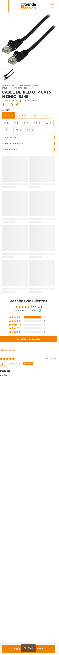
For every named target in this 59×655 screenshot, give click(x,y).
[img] (7, 358)
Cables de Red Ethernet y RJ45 (25, 85)
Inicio (5, 85)
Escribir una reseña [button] (28, 339)
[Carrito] (52, 6)
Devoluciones (10, 149)
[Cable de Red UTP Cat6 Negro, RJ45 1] (8, 74)
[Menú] (4, 6)
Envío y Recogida (12, 143)
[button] (15, 317)
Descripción (9, 137)
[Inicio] (28, 6)
